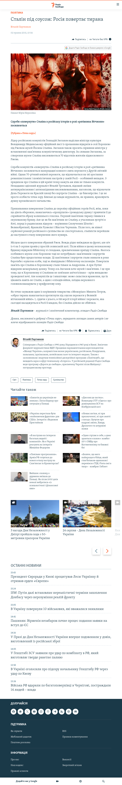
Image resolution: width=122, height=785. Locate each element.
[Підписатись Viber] (48, 711)
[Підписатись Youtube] (34, 711)
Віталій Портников (21, 27)
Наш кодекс (17, 765)
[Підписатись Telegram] (55, 711)
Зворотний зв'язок (72, 765)
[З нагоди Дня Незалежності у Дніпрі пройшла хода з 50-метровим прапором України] (35, 513)
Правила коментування (75, 737)
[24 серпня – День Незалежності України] (87, 513)
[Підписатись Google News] (20, 711)
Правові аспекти (19, 771)
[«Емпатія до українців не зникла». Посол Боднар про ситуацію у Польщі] (19, 401)
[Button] (79, 39)
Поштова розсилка (20, 742)
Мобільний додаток (21, 737)
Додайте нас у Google (26, 781)
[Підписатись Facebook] (13, 711)
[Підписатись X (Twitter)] (27, 711)
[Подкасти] (80, 781)
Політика (17, 13)
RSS (64, 731)
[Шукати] (103, 781)
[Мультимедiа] (57, 781)
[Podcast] (68, 711)
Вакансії (66, 760)
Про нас (15, 760)
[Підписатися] (75, 711)
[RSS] (62, 711)
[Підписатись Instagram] (41, 711)
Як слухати (16, 731)
